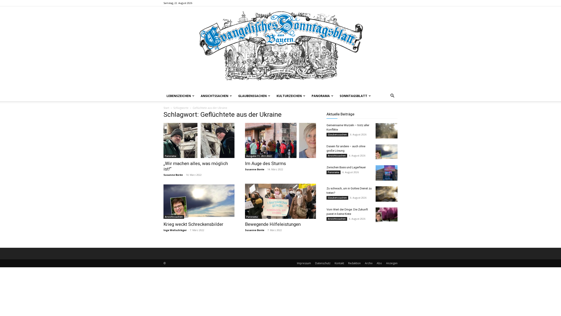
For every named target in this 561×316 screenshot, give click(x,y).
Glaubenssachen (252, 96)
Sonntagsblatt (353, 96)
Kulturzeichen (289, 96)
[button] (392, 96)
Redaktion (354, 263)
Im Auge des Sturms (265, 163)
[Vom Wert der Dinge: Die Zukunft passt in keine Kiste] (387, 215)
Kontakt (339, 263)
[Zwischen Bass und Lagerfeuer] (387, 173)
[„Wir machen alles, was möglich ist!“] (198, 140)
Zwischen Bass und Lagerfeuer (346, 167)
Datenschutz (322, 263)
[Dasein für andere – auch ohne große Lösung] (387, 152)
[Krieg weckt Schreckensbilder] (198, 201)
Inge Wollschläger (175, 230)
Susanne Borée (173, 174)
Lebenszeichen (179, 96)
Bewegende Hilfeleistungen (273, 224)
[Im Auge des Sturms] (280, 140)
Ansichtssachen (214, 96)
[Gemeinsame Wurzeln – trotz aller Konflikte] (387, 130)
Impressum (304, 263)
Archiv (369, 263)
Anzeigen (392, 263)
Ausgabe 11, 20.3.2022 (259, 156)
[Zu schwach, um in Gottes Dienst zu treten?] (387, 194)
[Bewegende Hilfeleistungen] (280, 201)
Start (166, 108)
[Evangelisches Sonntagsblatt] (280, 48)
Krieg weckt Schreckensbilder (193, 224)
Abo (379, 263)
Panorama (321, 96)
